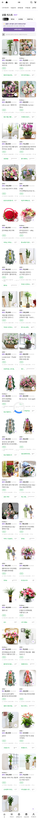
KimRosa (21, 58)
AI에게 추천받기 (18, 29)
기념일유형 (13, 7)
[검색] (31, 2)
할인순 (12, 19)
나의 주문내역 (5, 7)
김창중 (3, 58)
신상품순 (20, 19)
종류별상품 (20, 7)
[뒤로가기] (3, 2)
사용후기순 (30, 19)
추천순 (5, 19)
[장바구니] (35, 2)
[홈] (7, 2)
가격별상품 (27, 7)
